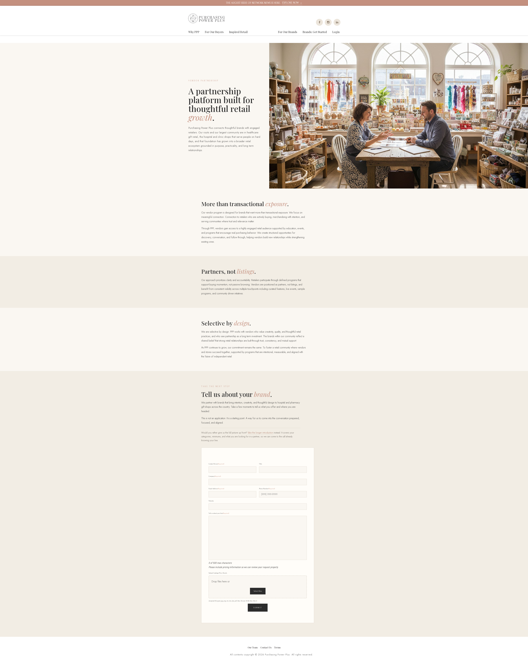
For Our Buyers (214, 32)
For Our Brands (287, 32)
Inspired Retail (238, 32)
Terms (277, 647)
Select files (258, 591)
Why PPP (193, 32)
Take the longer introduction (260, 432)
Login (336, 32)
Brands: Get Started (315, 32)
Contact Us (265, 647)
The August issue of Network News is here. (264, 2)
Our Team (253, 647)
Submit (257, 608)
